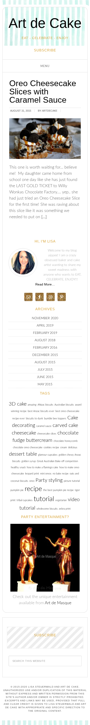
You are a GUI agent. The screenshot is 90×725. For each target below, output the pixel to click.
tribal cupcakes (25, 500)
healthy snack (18, 467)
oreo (31, 481)
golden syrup (28, 461)
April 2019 (45, 325)
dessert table (23, 454)
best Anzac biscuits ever (41, 411)
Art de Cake (45, 23)
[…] (43, 217)
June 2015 (45, 377)
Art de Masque (58, 603)
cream (63, 447)
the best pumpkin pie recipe (58, 490)
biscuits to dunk (34, 418)
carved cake (65, 425)
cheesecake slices (46, 433)
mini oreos (45, 473)
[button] (45, 65)
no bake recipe (61, 473)
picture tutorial (72, 481)
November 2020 (45, 318)
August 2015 (45, 362)
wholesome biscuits (47, 509)
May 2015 (45, 384)
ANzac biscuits (45, 404)
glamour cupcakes (47, 455)
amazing (32, 404)
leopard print (32, 473)
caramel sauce (43, 426)
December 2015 (45, 355)
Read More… (45, 284)
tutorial (44, 499)
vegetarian (61, 500)
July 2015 (45, 369)
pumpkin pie (17, 490)
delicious (72, 447)
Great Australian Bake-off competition (57, 461)
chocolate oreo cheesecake (27, 447)
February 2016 (45, 347)
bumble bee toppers (55, 418)
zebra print (65, 509)
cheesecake (24, 432)
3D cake (18, 403)
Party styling (49, 480)
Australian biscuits (64, 404)
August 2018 (45, 340)
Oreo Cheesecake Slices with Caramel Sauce (42, 91)
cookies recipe (51, 447)
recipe (33, 488)
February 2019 (45, 333)
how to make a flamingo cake (42, 467)
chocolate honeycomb (66, 441)
